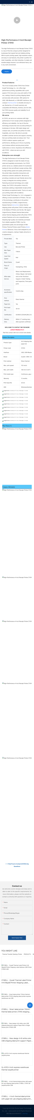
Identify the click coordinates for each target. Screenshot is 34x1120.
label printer (15, 205)
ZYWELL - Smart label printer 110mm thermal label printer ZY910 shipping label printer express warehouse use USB (15, 1010)
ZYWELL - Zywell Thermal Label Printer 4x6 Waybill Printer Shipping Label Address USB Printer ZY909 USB (16, 981)
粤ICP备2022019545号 (13, 1113)
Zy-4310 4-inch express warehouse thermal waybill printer (15, 1068)
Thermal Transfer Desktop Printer (12, 954)
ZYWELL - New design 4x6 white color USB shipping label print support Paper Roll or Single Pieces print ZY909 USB (16, 1039)
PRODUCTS (27, 954)
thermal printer (12, 103)
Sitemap (25, 1113)
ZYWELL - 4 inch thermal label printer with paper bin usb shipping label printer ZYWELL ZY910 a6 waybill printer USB (16, 1097)
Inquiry (7, 71)
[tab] (17, 79)
